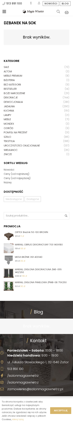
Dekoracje (11, 97)
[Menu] (4, 11)
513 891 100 (15, 369)
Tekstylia (9, 141)
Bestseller (10, 89)
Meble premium (13, 75)
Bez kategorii (12, 84)
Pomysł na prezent (15, 132)
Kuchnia (9, 110)
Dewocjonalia (13, 102)
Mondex (9, 124)
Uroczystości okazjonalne (22, 145)
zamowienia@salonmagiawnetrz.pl (35, 389)
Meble (7, 119)
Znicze (8, 154)
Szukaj (65, 215)
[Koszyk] (67, 12)
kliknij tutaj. (18, 419)
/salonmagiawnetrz (23, 375)
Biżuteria (9, 80)
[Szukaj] (58, 11)
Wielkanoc (11, 150)
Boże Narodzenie (14, 93)
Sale (6, 67)
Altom (8, 71)
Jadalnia (9, 106)
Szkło (7, 137)
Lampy (7, 115)
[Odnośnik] (33, 11)
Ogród (8, 128)
